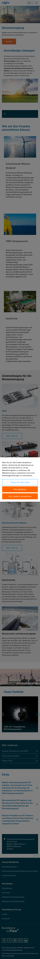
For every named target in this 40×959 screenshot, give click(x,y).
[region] (20, 479)
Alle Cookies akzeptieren (20, 496)
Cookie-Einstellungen (20, 482)
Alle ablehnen (20, 489)
